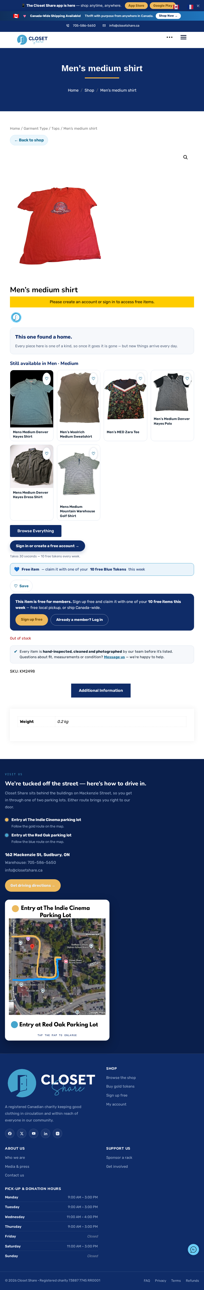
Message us (114, 657)
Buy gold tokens (120, 1086)
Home (73, 90)
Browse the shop (121, 1077)
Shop (89, 90)
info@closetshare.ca (124, 25)
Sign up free (32, 619)
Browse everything (35, 530)
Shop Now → (168, 15)
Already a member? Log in (79, 619)
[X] (21, 1133)
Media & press (17, 1166)
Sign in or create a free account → (47, 546)
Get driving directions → (32, 885)
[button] (185, 157)
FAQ (147, 1281)
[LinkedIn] (45, 1133)
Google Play (162, 5)
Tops (55, 128)
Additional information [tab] (101, 690)
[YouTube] (33, 1133)
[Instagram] (57, 1133)
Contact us (14, 1175)
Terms (176, 1281)
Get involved (117, 1166)
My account (116, 1104)
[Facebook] (9, 1133)
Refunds (192, 1281)
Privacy (160, 1281)
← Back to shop (29, 140)
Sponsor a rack (119, 1157)
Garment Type (36, 128)
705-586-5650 (84, 25)
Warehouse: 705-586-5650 (30, 862)
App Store (136, 5)
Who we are (15, 1157)
